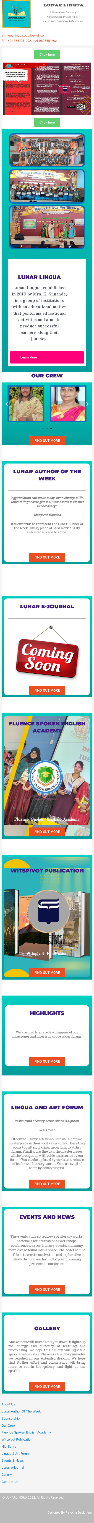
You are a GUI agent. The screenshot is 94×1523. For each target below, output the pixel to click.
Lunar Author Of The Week (21, 1411)
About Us (8, 1404)
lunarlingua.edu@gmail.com (27, 35)
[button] (6, 403)
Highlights (9, 1446)
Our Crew (9, 1425)
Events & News (13, 1460)
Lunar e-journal (13, 1467)
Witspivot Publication (17, 1439)
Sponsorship (11, 1418)
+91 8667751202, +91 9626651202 (32, 40)
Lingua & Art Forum (16, 1453)
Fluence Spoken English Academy (26, 1432)
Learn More (28, 357)
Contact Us (10, 1481)
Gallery (7, 1474)
